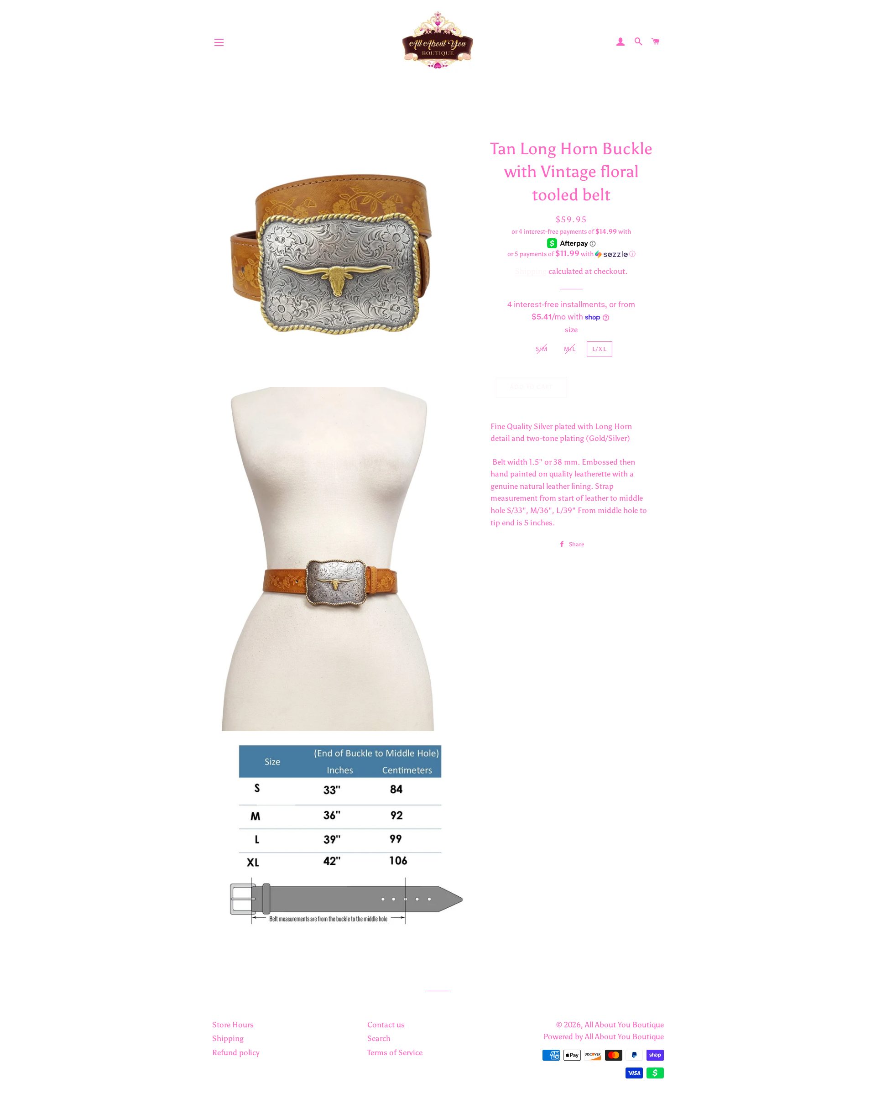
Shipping (531, 271)
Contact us (386, 1024)
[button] (571, 253)
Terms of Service (394, 1052)
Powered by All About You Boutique (603, 1036)
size (571, 329)
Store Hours (233, 1024)
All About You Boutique (624, 1024)
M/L (570, 348)
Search (379, 1038)
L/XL (599, 348)
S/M (542, 348)
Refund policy (236, 1052)
